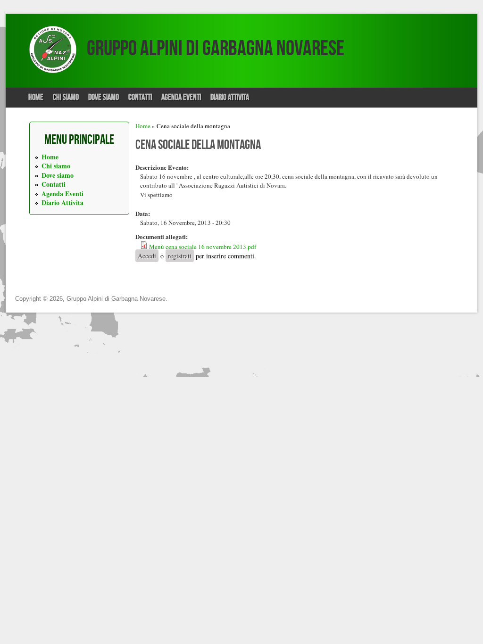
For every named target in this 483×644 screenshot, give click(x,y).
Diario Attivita (229, 97)
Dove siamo (103, 97)
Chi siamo (66, 97)
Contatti (140, 97)
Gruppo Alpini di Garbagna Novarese (215, 49)
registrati (180, 255)
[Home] (52, 70)
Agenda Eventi (181, 97)
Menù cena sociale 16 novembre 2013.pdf (202, 246)
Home (35, 97)
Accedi (147, 255)
